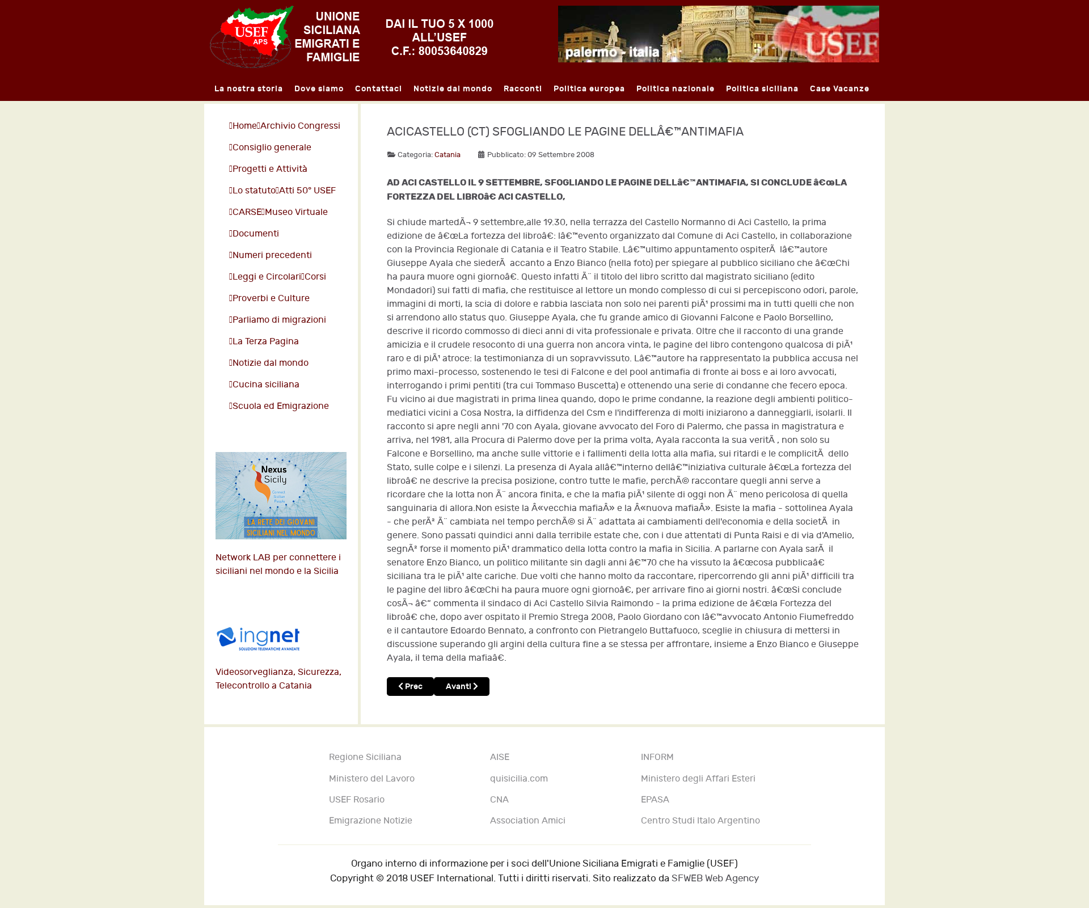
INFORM (657, 757)
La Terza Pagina (266, 341)
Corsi (315, 277)
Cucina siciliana (266, 384)
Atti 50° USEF (307, 190)
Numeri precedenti (272, 255)
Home (245, 126)
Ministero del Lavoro (372, 779)
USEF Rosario (357, 800)
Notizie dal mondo (271, 363)
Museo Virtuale (296, 212)
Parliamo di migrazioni (279, 320)
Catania (447, 154)
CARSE (247, 212)
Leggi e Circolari (267, 277)
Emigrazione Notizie (370, 821)
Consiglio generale (272, 147)
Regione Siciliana (365, 757)
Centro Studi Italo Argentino (700, 821)
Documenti (256, 234)
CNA (499, 800)
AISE (499, 757)
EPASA (655, 800)
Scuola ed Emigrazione (281, 406)
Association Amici (527, 821)
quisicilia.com (519, 779)
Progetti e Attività (270, 169)
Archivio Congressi (300, 126)
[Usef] (351, 37)
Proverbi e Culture (271, 298)
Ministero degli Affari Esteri (698, 779)
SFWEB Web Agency (715, 878)
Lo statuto (254, 190)
